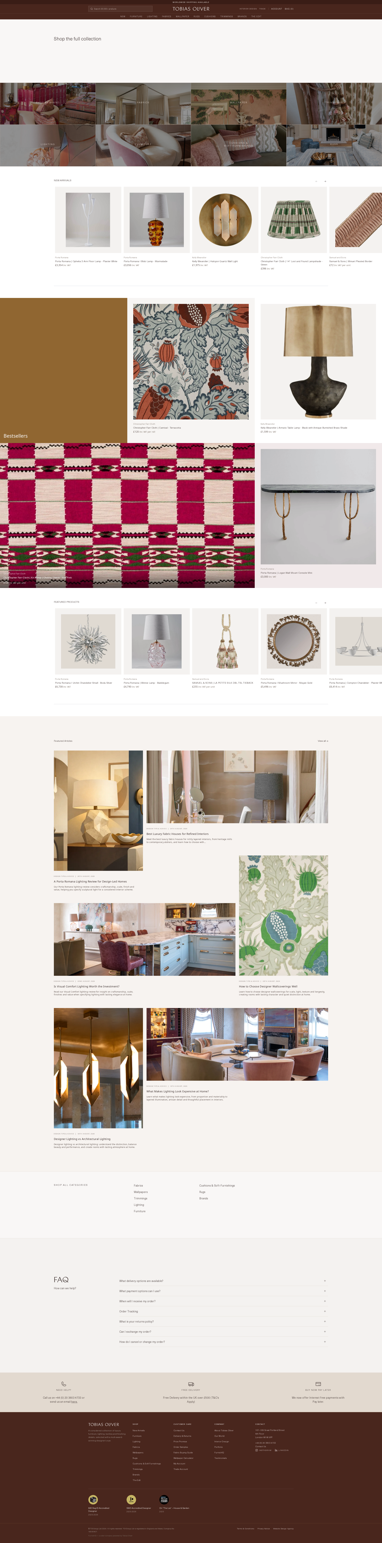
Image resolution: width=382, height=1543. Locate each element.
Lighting (152, 16)
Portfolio (218, 1447)
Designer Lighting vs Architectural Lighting (82, 1139)
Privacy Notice (264, 1528)
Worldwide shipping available (191, 2)
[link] (88, 227)
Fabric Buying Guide (183, 1452)
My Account (179, 1463)
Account (276, 8)
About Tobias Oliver (224, 1430)
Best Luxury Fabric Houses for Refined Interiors (178, 834)
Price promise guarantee (191, 4)
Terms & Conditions (245, 1528)
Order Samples (181, 1447)
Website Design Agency (283, 1528)
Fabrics (166, 16)
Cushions (210, 16)
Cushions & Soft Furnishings (147, 1463)
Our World (219, 1435)
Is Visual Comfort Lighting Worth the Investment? (86, 986)
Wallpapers (138, 1452)
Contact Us (179, 1430)
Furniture (136, 16)
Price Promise (180, 1441)
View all (322, 740)
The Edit (256, 16)
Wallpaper (182, 16)
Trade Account (181, 1469)
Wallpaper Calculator (184, 1458)
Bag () (289, 8)
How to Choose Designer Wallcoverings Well (268, 986)
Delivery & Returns (182, 1435)
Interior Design (248, 9)
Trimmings (226, 16)
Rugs (197, 16)
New (122, 16)
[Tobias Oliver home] (191, 9)
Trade (262, 9)
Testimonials (220, 1458)
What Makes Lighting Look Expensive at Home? (178, 1091)
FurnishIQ (219, 1452)
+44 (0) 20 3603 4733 (68, 1398)
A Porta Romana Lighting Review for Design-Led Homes (90, 881)
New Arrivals (139, 1430)
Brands (242, 16)
